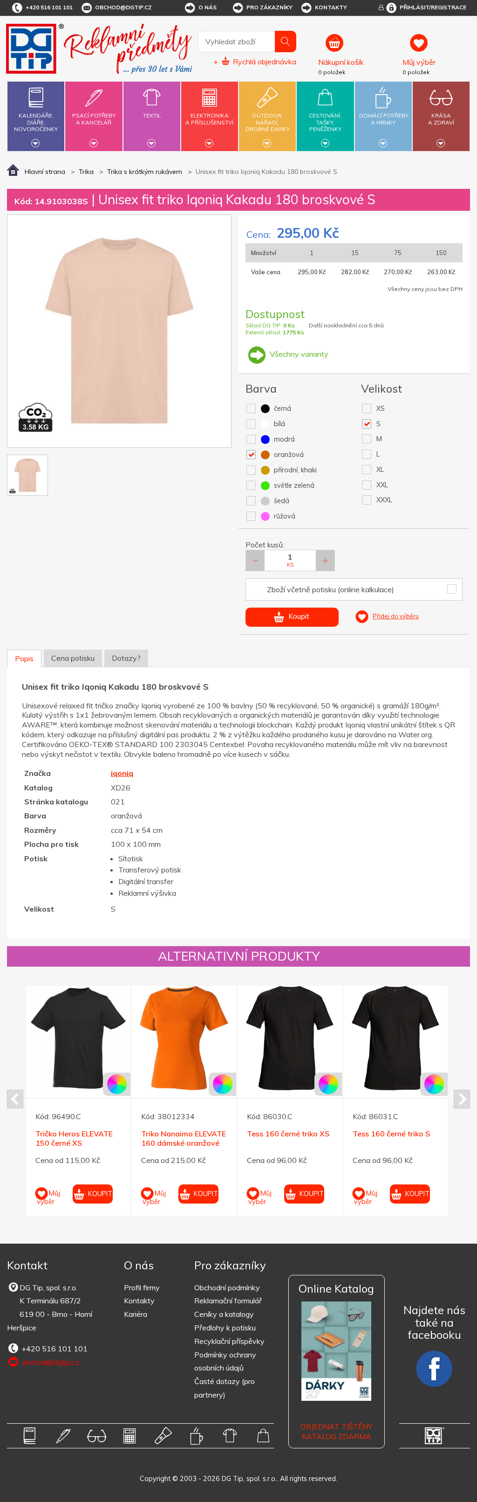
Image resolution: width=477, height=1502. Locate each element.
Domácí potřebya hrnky (384, 118)
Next (462, 1099)
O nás (207, 7)
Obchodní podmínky (227, 1287)
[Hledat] (285, 41)
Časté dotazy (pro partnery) (224, 1388)
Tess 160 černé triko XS (288, 1133)
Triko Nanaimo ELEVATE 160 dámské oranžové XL (183, 1143)
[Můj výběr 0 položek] (435, 47)
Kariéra (135, 1314)
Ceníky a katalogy (224, 1314)
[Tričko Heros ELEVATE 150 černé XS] (78, 1038)
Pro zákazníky (269, 7)
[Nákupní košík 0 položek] (356, 47)
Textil (152, 115)
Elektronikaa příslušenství (209, 118)
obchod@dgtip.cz (123, 7)
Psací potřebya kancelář (94, 118)
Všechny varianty (298, 354)
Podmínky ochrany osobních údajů (225, 1361)
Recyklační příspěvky (229, 1341)
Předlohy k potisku (225, 1327)
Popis (24, 658)
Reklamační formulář (228, 1300)
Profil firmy (142, 1287)
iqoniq (122, 773)
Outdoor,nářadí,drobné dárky (267, 122)
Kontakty (331, 7)
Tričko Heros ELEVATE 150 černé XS (74, 1138)
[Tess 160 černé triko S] (395, 1038)
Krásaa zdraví (441, 118)
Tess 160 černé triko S (391, 1133)
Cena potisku (73, 658)
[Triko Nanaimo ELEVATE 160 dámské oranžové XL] (184, 1038)
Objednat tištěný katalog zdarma (336, 1431)
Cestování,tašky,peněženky (325, 122)
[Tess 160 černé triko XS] (290, 1038)
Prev (15, 1099)
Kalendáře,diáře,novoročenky (36, 122)
